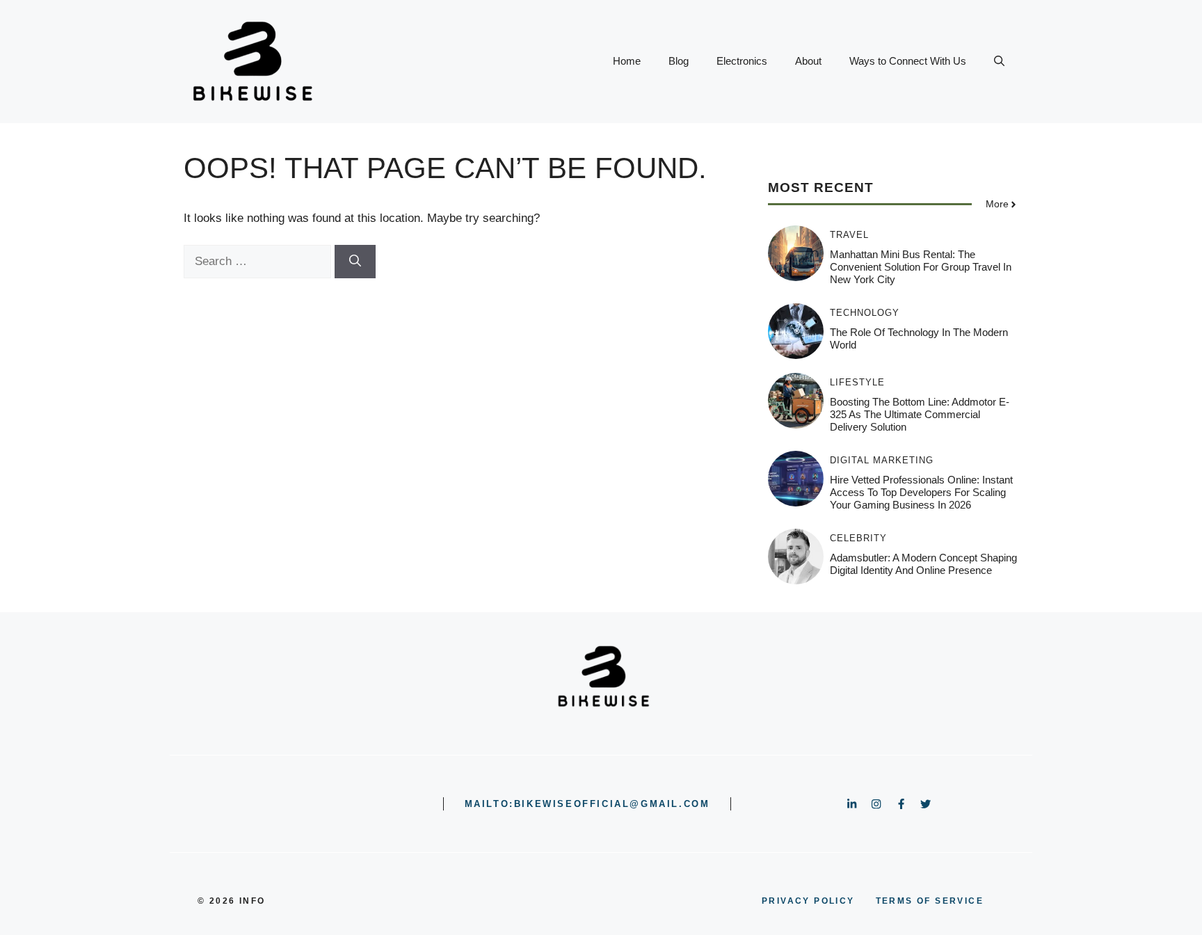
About (808, 61)
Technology (864, 312)
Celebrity (858, 538)
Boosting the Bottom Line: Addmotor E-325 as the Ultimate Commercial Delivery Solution (919, 414)
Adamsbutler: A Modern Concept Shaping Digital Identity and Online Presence (923, 564)
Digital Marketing (881, 460)
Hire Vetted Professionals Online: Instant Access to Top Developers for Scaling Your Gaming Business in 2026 (921, 492)
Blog (678, 61)
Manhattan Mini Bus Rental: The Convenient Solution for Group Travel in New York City (920, 266)
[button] (999, 61)
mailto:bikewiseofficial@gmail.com (587, 804)
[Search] (355, 261)
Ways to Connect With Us (907, 61)
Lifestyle (857, 382)
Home (627, 61)
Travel (849, 234)
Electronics (741, 61)
